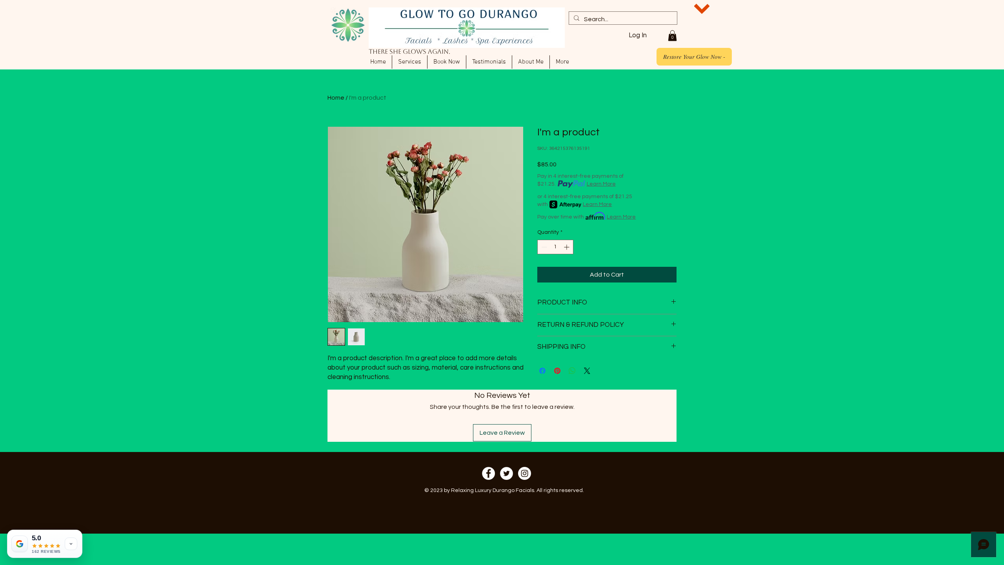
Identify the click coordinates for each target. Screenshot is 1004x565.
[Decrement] (543, 247)
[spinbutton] (555, 247)
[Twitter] (506, 473)
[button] (672, 35)
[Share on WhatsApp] (572, 370)
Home (335, 98)
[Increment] (567, 247)
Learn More (601, 184)
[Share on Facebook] (542, 370)
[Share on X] (587, 370)
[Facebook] (488, 473)
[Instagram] (524, 473)
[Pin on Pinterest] (557, 370)
